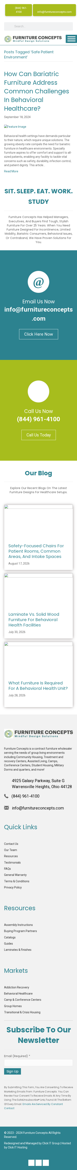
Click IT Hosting (17, 1147)
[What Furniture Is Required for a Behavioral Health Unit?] (38, 658)
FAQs (7, 868)
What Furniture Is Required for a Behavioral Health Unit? (38, 685)
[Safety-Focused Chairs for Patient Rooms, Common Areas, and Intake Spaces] (38, 521)
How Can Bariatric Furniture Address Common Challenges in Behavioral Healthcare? (36, 91)
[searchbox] (38, 26)
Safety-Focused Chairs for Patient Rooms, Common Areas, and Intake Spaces (36, 551)
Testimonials (12, 862)
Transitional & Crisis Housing (22, 1012)
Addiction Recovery (16, 987)
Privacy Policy (13, 887)
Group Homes (13, 1006)
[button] (31, 1163)
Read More (11, 171)
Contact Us (11, 843)
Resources (11, 856)
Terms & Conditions (16, 881)
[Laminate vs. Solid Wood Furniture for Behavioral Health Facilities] (38, 590)
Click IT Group (51, 1143)
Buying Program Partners (20, 931)
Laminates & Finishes (17, 949)
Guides (8, 943)
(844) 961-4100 (20, 9)
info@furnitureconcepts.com (54, 11)
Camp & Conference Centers (22, 999)
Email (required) (17, 1056)
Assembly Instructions (18, 924)
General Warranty (15, 875)
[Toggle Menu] (71, 38)
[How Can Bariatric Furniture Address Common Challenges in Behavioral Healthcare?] (15, 126)
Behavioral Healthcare (18, 993)
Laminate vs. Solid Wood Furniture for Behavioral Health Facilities (33, 619)
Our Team (10, 850)
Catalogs (10, 937)
